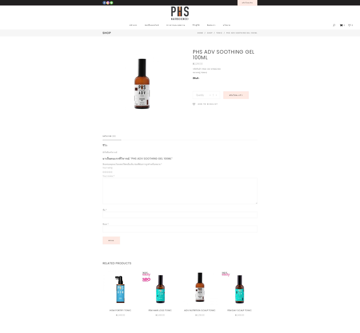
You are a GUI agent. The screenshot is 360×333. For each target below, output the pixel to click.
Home (200, 33)
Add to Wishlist (208, 104)
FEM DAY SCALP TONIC (240, 310)
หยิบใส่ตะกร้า (236, 95)
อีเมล (106, 224)
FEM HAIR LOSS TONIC (160, 310)
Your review (108, 176)
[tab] (112, 136)
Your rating (107, 167)
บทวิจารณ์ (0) (109, 136)
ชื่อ (105, 210)
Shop (209, 33)
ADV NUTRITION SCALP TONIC (199, 310)
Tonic (219, 33)
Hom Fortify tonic (120, 310)
